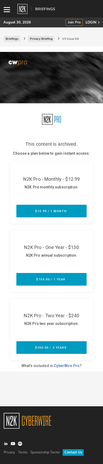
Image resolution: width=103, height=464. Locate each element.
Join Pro (74, 22)
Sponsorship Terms (45, 452)
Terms (22, 452)
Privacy (9, 452)
